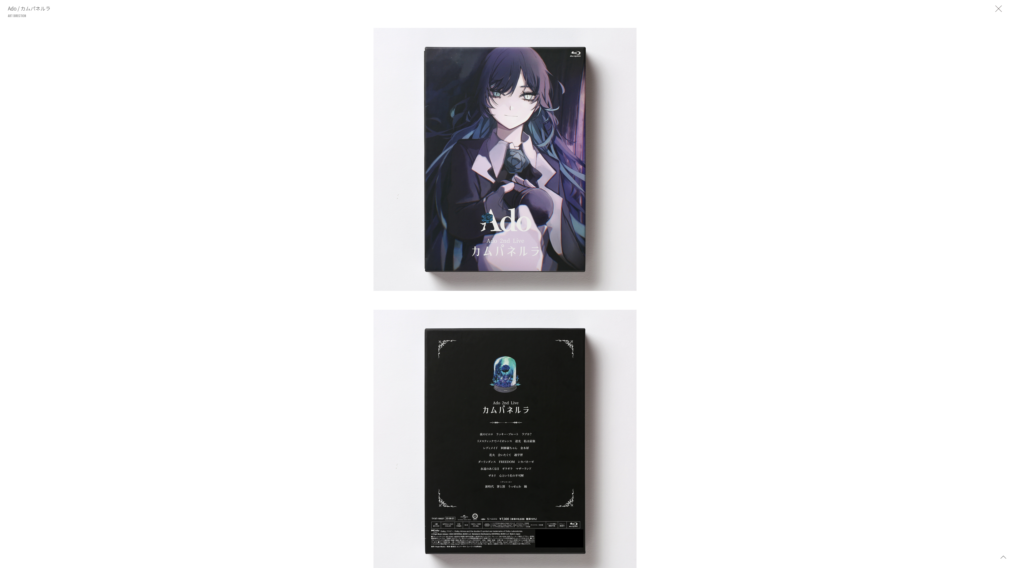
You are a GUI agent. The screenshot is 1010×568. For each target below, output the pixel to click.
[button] (1003, 556)
